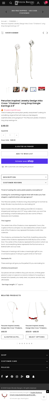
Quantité (4, 131)
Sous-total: (5, 140)
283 (6, 167)
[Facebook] (2, 376)
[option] (24, 11)
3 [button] (22, 343)
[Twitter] (6, 376)
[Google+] (22, 376)
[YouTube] (27, 376)
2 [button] (19, 343)
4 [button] (24, 343)
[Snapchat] (33, 376)
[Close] (47, 391)
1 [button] (17, 343)
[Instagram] (17, 376)
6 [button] (29, 343)
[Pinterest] (12, 376)
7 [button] (31, 343)
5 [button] (26, 343)
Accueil (4, 21)
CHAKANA (12, 21)
